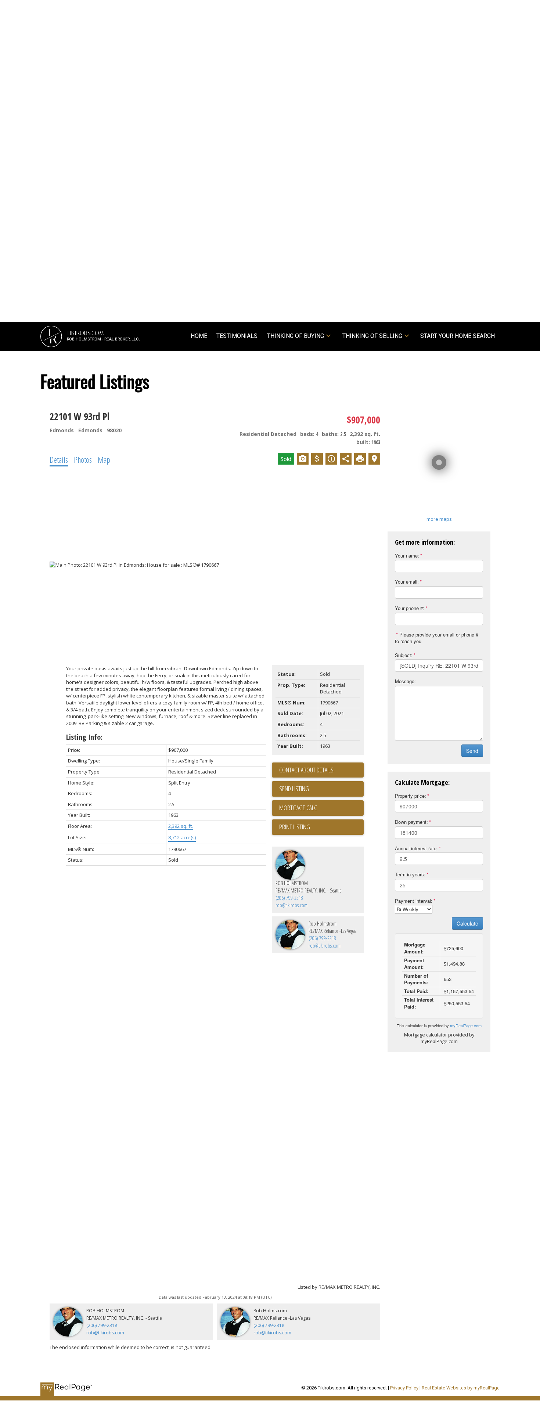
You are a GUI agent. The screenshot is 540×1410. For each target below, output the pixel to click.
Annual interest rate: (416, 848)
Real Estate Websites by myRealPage (461, 1388)
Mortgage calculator (321, 808)
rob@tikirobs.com (291, 905)
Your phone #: (409, 608)
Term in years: (410, 874)
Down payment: (411, 821)
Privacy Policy (404, 1388)
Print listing (294, 826)
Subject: (404, 655)
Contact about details (306, 769)
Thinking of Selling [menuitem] (372, 335)
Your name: (407, 555)
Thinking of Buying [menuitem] (295, 335)
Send (472, 750)
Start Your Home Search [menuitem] (457, 335)
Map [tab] (104, 459)
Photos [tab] (83, 459)
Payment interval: (413, 900)
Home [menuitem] (199, 335)
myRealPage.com (466, 1025)
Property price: (410, 795)
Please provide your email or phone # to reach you (436, 638)
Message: (405, 681)
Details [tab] (59, 459)
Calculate (467, 923)
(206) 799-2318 (289, 897)
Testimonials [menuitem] (237, 335)
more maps (439, 519)
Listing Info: (84, 737)
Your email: (407, 581)
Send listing (294, 788)
